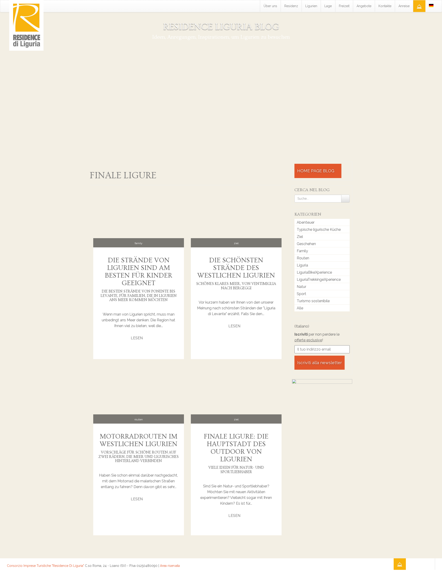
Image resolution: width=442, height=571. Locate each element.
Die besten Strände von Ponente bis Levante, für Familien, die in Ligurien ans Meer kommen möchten (139, 295)
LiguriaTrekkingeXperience (319, 279)
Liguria (302, 265)
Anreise (404, 6)
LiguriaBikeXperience (314, 272)
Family (138, 243)
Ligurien (311, 6)
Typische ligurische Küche (319, 229)
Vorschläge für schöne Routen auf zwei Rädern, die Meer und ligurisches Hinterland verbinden (139, 456)
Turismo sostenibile (313, 301)
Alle (300, 308)
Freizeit (344, 6)
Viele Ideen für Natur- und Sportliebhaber (236, 469)
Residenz (291, 6)
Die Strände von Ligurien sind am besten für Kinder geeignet (138, 271)
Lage (328, 6)
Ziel (236, 243)
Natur (301, 286)
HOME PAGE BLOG (316, 170)
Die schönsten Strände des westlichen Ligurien (236, 267)
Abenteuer (305, 222)
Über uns (270, 6)
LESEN (137, 338)
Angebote (364, 6)
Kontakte (384, 6)
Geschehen (306, 244)
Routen (138, 419)
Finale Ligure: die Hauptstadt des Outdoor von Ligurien (236, 448)
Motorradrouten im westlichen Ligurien (138, 440)
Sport (301, 294)
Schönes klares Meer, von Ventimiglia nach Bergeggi (236, 285)
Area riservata (170, 566)
